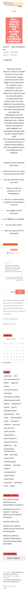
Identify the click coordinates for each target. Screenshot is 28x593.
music (6, 421)
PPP (15, 445)
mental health (16, 418)
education (8, 393)
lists (17, 414)
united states (9, 475)
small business (10, 462)
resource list (9, 458)
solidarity (7, 465)
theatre (7, 469)
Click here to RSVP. (10, 244)
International (9, 414)
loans (6, 418)
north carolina (9, 431)
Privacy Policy (6, 572)
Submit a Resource (10, 319)
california (14, 383)
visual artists (9, 479)
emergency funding (12, 397)
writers (12, 486)
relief (6, 455)
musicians (15, 421)
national (7, 424)
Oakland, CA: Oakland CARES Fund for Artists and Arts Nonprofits (13, 528)
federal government (12, 400)
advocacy (8, 376)
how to (14, 407)
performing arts (10, 438)
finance (7, 404)
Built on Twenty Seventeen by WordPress (11, 577)
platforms (8, 445)
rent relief (13, 455)
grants (6, 407)
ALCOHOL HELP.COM (11, 522)
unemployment (10, 472)
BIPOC (6, 383)
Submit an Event (9, 324)
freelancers (16, 404)
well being (18, 482)
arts (15, 376)
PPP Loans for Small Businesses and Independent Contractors (13, 502)
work (6, 486)
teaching (16, 465)
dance (6, 386)
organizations (9, 435)
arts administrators (11, 379)
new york (16, 424)
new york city (9, 428)
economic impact (11, 390)
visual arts (8, 482)
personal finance (10, 442)
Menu (15, 11)
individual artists (10, 411)
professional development (9, 450)
